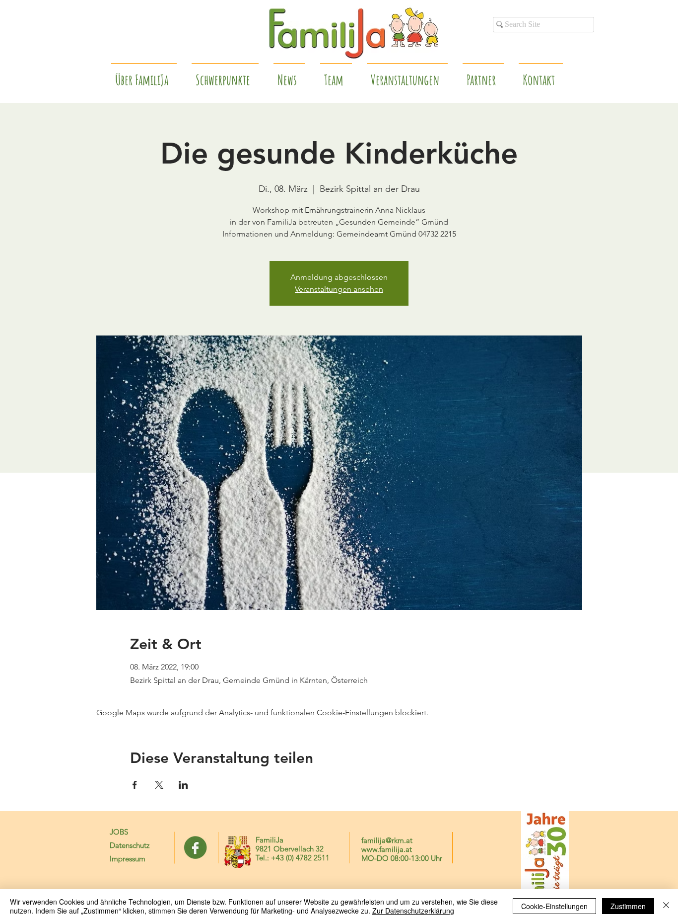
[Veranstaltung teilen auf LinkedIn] (183, 785)
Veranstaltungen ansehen (339, 289)
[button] (483, 75)
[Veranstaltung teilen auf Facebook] (134, 785)
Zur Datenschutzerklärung (413, 911)
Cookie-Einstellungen (554, 906)
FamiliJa (269, 839)
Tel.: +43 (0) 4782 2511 (293, 857)
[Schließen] (666, 906)
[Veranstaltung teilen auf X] (159, 785)
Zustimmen (628, 906)
